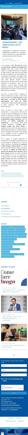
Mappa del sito (11, 421)
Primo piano (5, 206)
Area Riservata (18, 3)
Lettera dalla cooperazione (11, 216)
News (4, 202)
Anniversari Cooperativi (16, 173)
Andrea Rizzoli (12, 176)
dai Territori (7, 59)
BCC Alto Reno (20, 176)
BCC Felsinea (4, 176)
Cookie (18, 418)
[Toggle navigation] (25, 6)
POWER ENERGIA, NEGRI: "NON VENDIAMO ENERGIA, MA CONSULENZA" (11, 318)
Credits (20, 421)
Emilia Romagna (7, 6)
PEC (7, 3)
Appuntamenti (6, 214)
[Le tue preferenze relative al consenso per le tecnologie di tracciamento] (2, 433)
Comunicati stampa (7, 211)
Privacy (11, 418)
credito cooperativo (6, 173)
